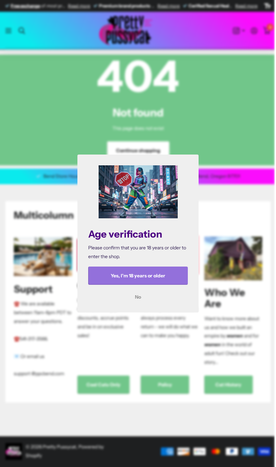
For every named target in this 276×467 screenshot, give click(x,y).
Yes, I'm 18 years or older (138, 276)
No (138, 297)
